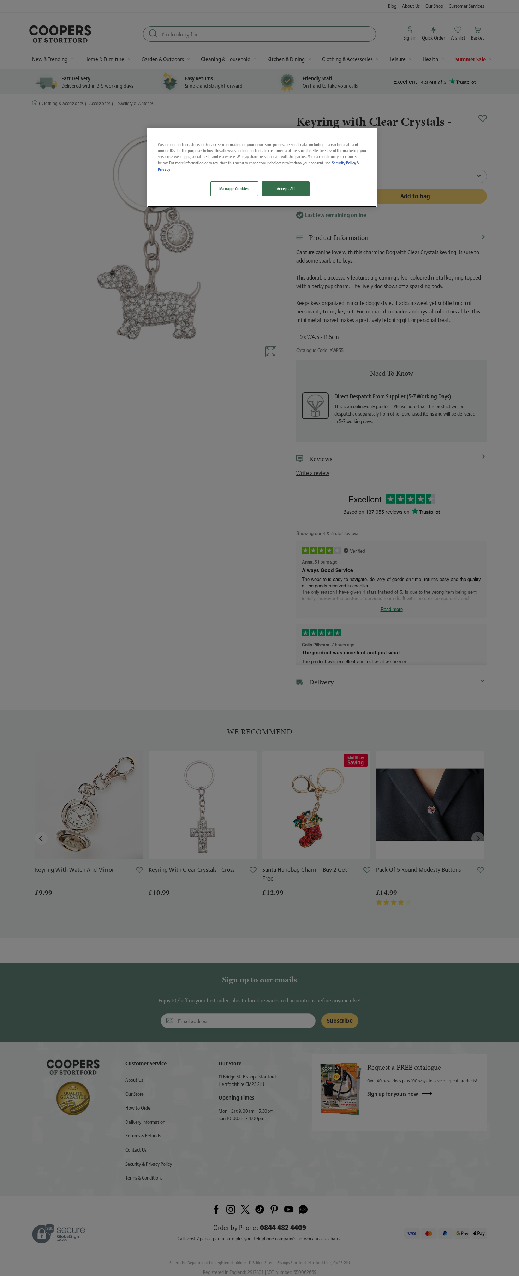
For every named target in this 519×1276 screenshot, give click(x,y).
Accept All (286, 189)
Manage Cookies (234, 189)
